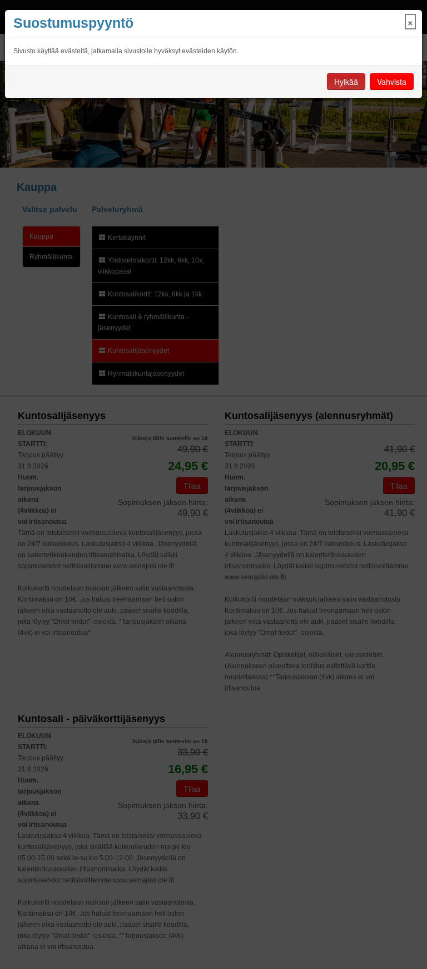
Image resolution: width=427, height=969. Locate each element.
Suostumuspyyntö (73, 23)
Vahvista (391, 81)
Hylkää (346, 81)
